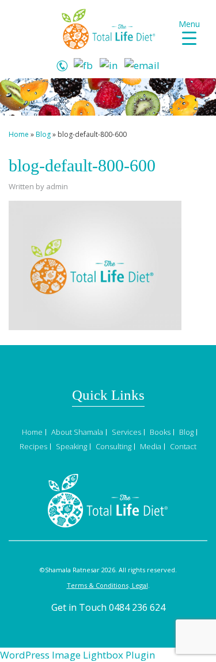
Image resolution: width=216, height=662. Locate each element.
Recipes (33, 446)
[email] (142, 64)
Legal (139, 585)
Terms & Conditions (97, 585)
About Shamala (77, 432)
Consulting (113, 446)
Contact (183, 446)
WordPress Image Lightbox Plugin (77, 654)
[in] (109, 64)
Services (126, 432)
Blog (43, 134)
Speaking (71, 446)
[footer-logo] (108, 499)
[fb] (83, 64)
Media (150, 446)
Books (160, 432)
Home (19, 134)
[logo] (108, 28)
